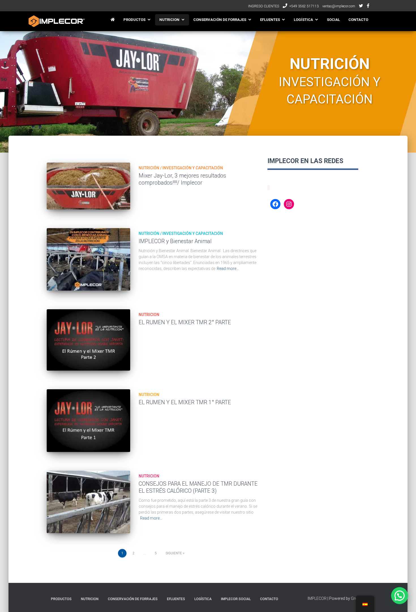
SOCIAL (333, 20)
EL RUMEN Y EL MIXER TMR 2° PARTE (185, 322)
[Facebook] (275, 204)
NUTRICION (169, 20)
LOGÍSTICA (303, 20)
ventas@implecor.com (338, 6)
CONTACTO (358, 20)
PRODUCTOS (134, 20)
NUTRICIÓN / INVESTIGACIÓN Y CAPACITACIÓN (181, 168)
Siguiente (174, 553)
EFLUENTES (270, 20)
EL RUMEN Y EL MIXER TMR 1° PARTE (185, 402)
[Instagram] (289, 204)
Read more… (228, 268)
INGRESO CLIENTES (263, 6)
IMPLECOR (317, 598)
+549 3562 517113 (304, 6)
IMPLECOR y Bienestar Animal (175, 241)
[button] (399, 595)
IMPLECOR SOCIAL (236, 599)
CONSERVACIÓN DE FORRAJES (219, 20)
